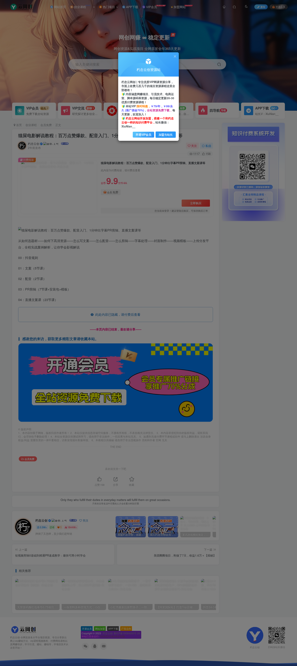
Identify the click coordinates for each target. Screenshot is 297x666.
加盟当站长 (166, 135)
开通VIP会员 (143, 135)
